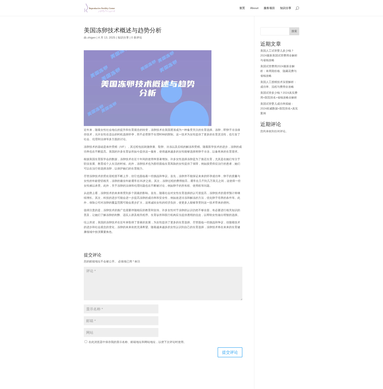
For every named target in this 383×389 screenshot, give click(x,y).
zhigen (91, 37)
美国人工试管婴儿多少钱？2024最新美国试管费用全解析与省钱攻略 (278, 55)
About (254, 8)
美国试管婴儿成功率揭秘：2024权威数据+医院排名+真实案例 (279, 108)
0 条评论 (136, 37)
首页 (242, 8)
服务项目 (269, 8)
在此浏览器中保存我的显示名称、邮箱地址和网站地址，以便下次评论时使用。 (137, 342)
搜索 (294, 31)
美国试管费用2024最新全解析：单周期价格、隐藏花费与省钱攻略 (278, 71)
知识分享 (285, 8)
